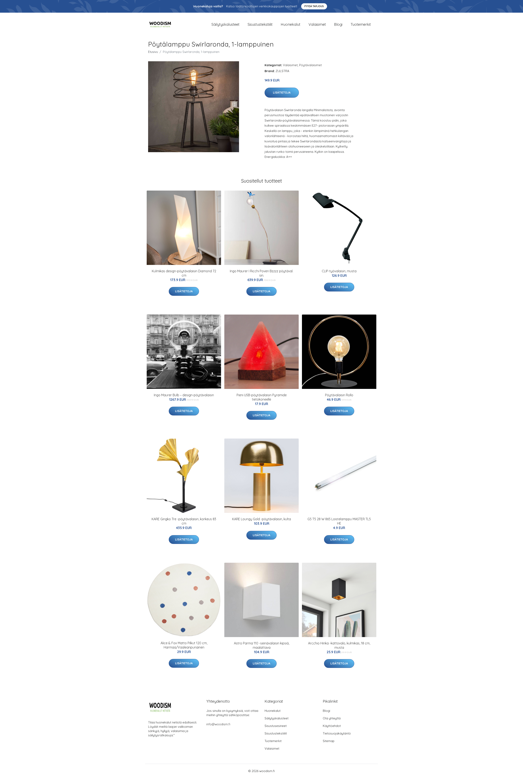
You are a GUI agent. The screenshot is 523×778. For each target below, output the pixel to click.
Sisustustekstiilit (260, 24)
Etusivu (153, 52)
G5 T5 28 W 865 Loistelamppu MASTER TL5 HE (339, 521)
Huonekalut (290, 24)
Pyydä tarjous (314, 6)
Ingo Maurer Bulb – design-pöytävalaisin (184, 395)
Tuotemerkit (361, 24)
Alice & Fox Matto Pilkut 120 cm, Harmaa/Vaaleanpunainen (184, 645)
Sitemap (328, 741)
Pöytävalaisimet (310, 65)
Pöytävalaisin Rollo (339, 395)
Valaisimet (317, 24)
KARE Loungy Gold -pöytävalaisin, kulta (261, 519)
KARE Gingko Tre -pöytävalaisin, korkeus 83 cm (184, 521)
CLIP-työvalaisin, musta (339, 271)
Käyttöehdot (332, 726)
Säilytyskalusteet (225, 24)
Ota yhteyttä (332, 718)
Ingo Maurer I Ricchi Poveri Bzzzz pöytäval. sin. (261, 273)
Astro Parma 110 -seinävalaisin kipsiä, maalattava (261, 645)
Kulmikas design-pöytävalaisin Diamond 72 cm (184, 273)
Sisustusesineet (276, 726)
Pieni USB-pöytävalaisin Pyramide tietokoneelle (262, 397)
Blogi (338, 24)
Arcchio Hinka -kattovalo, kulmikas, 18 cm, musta (339, 645)
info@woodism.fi (218, 724)
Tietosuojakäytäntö (337, 733)
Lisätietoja (282, 92)
